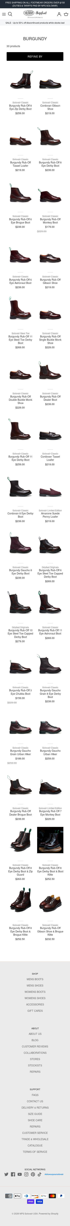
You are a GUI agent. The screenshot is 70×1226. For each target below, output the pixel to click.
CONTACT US (35, 1101)
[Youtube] (20, 1174)
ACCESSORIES (35, 1004)
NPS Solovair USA (29, 1213)
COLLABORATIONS (35, 1052)
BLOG (35, 1040)
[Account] (58, 14)
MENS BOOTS (35, 979)
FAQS (35, 1095)
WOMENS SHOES (35, 998)
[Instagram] (26, 1174)
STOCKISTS (35, 1065)
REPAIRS (35, 1071)
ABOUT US (35, 1034)
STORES (35, 1059)
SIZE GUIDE (35, 1114)
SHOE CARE (35, 1120)
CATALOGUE (35, 1145)
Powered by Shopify (48, 1213)
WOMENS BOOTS (35, 992)
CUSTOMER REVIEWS (35, 1046)
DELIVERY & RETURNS (35, 1107)
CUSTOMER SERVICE (35, 1133)
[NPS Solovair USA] (35, 14)
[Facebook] (13, 1174)
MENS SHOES (35, 985)
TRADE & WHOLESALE (35, 1139)
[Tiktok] (40, 1174)
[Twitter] (6, 1174)
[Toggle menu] (4, 14)
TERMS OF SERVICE (35, 1152)
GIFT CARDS (35, 1010)
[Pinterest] (33, 1174)
